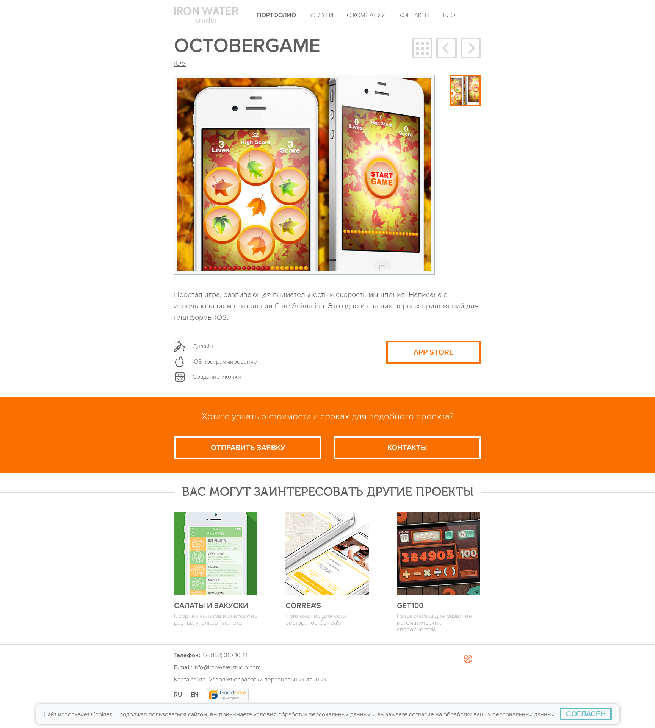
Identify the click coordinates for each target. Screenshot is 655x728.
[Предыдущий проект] (446, 48)
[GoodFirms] (228, 694)
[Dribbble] (467, 686)
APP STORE (434, 352)
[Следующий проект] (471, 48)
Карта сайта (189, 679)
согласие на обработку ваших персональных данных (482, 714)
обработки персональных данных (324, 714)
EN (195, 694)
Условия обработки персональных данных (267, 679)
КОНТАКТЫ (407, 447)
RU (178, 694)
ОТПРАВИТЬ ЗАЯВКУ (248, 447)
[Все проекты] (422, 48)
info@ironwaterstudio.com (227, 667)
